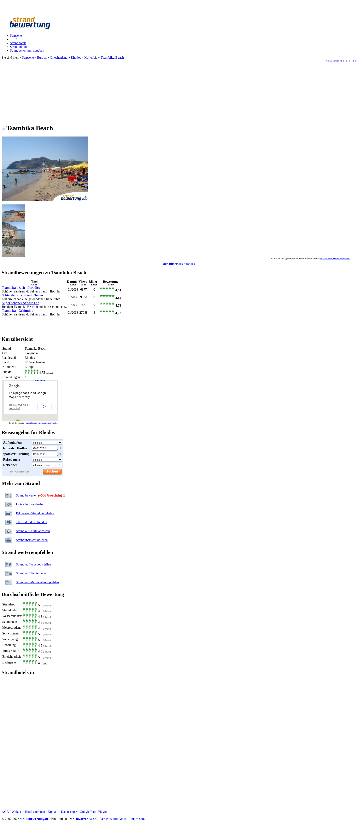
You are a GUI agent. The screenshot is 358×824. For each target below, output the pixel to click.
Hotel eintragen (35, 811)
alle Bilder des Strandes (31, 522)
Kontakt (53, 811)
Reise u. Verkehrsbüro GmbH (100, 818)
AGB (5, 811)
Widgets (17, 811)
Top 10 (14, 39)
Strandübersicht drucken (32, 540)
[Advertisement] (179, 91)
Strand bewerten (26, 495)
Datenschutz (69, 811)
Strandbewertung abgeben (27, 50)
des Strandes (179, 264)
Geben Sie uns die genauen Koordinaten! (42, 423)
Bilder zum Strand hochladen (35, 513)
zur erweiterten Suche (20, 471)
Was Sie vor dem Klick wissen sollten (341, 61)
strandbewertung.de (34, 818)
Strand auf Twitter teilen (31, 573)
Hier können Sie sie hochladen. (335, 258)
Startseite (16, 35)
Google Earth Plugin (93, 811)
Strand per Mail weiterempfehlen (37, 582)
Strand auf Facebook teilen (33, 564)
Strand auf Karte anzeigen (33, 531)
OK (44, 406)
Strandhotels (18, 43)
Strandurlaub (18, 46)
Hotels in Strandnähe (29, 504)
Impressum (137, 818)
